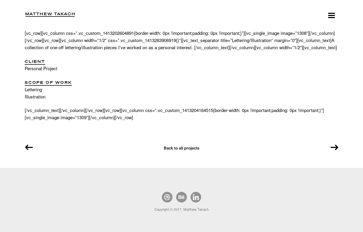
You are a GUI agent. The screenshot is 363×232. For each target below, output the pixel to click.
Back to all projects (181, 148)
